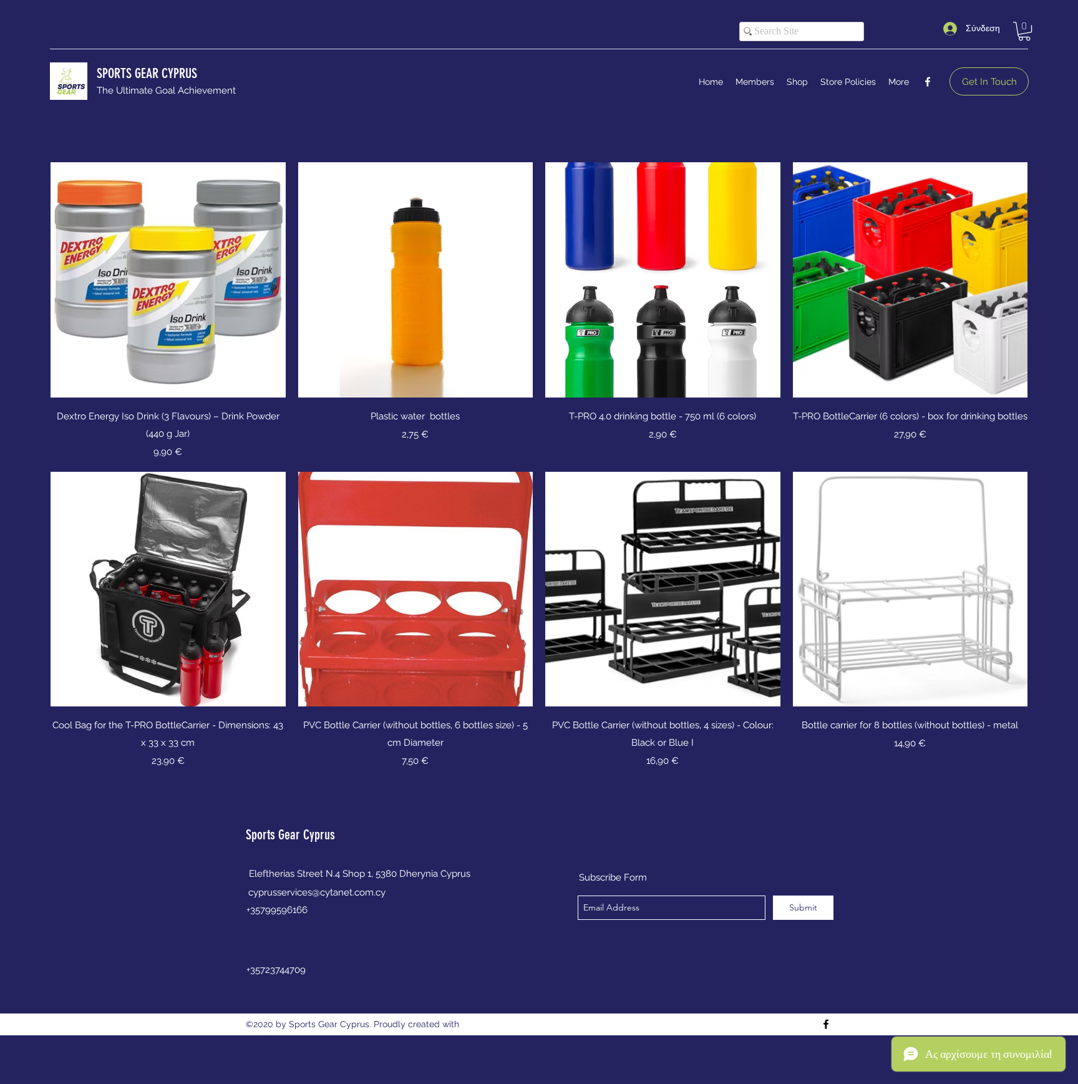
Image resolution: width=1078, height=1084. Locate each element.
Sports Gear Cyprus (290, 834)
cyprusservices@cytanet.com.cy (317, 892)
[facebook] (927, 82)
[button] (1024, 31)
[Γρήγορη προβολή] (168, 280)
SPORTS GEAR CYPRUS (147, 73)
